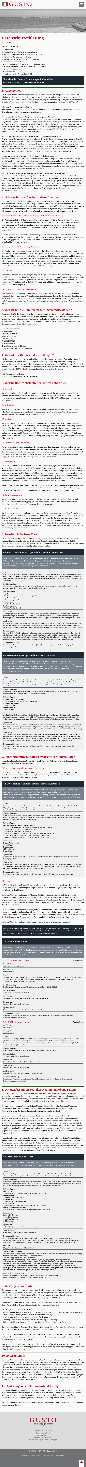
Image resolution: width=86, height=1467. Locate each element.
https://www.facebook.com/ (49, 1253)
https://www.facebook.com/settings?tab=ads (18, 1248)
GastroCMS (59, 1455)
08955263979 (9, 343)
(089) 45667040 (46, 1437)
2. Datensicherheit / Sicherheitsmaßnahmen (19, 52)
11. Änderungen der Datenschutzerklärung (18, 74)
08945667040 (9, 341)
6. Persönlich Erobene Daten (13, 62)
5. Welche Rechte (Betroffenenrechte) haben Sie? (21, 59)
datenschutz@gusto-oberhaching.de (22, 376)
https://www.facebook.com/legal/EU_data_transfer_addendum (24, 1277)
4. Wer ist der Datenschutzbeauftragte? (17, 57)
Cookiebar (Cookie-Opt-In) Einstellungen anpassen (23, 82)
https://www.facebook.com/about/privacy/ (22, 1227)
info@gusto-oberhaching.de (15, 346)
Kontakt (25, 1455)
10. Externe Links (8, 71)
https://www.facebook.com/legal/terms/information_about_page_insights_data (30, 1260)
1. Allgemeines (7, 49)
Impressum (35, 1455)
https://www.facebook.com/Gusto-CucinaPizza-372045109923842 (46, 1165)
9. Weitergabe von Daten (11, 69)
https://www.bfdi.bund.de (17, 528)
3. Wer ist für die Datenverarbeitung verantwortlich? (22, 54)
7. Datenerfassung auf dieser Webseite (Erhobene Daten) (24, 64)
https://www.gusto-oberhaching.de (48, 99)
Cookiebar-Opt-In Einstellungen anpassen (41, 933)
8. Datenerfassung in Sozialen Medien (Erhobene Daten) (24, 66)
